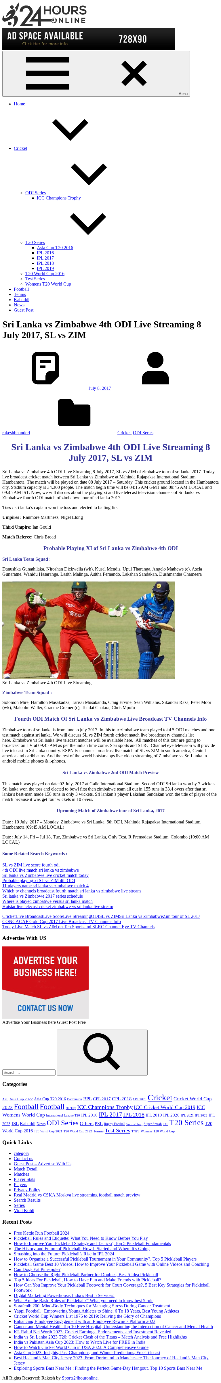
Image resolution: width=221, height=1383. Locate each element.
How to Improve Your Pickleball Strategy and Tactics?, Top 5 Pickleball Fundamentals (92, 1243)
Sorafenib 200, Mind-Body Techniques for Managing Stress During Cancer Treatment (92, 1305)
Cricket (20, 148)
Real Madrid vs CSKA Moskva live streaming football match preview (77, 1194)
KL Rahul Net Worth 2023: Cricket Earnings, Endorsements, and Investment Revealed (92, 1331)
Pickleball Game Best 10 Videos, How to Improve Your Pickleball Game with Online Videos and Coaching (111, 1264)
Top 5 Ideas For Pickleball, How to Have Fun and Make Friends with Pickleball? (87, 1279)
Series (19, 1205)
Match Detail (25, 1168)
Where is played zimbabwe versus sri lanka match (47, 901)
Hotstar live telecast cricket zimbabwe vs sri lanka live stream (57, 906)
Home (19, 103)
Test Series (35, 278)
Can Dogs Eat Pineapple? (37, 1269)
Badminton (74, 1099)
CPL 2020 (139, 1099)
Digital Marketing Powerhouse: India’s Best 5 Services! (64, 1295)
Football (21, 289)
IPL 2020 (171, 1114)
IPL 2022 (201, 1115)
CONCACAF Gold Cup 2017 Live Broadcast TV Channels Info (61, 921)
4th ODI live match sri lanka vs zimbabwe (40, 870)
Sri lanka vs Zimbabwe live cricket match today (45, 875)
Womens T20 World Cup (48, 284)
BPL (87, 1098)
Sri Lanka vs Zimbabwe (141, 916)
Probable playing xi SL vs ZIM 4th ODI (38, 880)
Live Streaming (77, 916)
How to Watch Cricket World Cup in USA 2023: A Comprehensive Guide (81, 1347)
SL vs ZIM (109, 916)
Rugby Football (114, 1124)
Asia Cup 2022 (21, 1099)
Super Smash (153, 1124)
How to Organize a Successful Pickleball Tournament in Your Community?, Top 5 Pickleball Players (105, 1259)
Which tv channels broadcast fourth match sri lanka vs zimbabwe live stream (71, 890)
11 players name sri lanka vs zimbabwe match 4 (45, 885)
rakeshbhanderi (16, 432)
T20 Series (35, 242)
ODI (95, 916)
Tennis (20, 294)
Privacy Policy (27, 1189)
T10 (165, 1124)
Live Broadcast (29, 916)
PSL (99, 1123)
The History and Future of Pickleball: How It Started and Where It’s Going (82, 1248)
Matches (21, 1174)
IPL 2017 (45, 258)
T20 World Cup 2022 (78, 1131)
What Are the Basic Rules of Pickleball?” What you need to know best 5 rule (83, 1300)
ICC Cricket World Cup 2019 (164, 1107)
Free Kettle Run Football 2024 (41, 1233)
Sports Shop (134, 1124)
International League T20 (63, 1115)
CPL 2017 (102, 1099)
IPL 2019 (45, 268)
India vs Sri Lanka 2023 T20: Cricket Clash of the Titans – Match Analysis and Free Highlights (100, 1336)
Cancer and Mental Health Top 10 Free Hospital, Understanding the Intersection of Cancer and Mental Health (113, 1326)
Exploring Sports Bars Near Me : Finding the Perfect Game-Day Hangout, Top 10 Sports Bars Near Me (108, 1368)
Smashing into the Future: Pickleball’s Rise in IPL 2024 (64, 1253)
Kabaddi (21, 299)
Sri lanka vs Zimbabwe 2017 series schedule (42, 896)
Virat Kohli (24, 1210)
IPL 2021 (187, 1115)
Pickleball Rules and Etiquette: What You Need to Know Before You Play (81, 1238)
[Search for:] (29, 1072)
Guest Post (23, 309)
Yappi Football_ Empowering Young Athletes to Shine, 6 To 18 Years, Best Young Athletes (96, 1311)
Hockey (71, 1108)
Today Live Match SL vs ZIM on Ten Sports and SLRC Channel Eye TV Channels (78, 926)
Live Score (53, 916)
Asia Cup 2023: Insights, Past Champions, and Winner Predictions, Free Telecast (87, 1352)
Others (87, 1123)
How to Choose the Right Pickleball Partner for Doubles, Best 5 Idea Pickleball (86, 1274)
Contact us (23, 1158)
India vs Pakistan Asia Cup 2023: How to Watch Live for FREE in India (79, 1342)
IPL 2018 (45, 263)
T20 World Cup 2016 (44, 273)
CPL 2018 (122, 1098)
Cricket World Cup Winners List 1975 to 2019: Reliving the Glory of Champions (87, 1316)
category (21, 1153)
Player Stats (24, 1179)
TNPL (136, 1131)
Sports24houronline (80, 1377)
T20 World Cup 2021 (48, 1131)
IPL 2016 (45, 252)
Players (20, 1184)
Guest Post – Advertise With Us (42, 1163)
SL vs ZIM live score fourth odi (31, 864)
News (19, 304)
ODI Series (35, 192)
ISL (15, 1123)
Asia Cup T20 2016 (55, 247)
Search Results (27, 1200)
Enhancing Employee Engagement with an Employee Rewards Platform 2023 (84, 1321)
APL (5, 1099)
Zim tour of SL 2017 (181, 916)
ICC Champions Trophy (59, 197)
